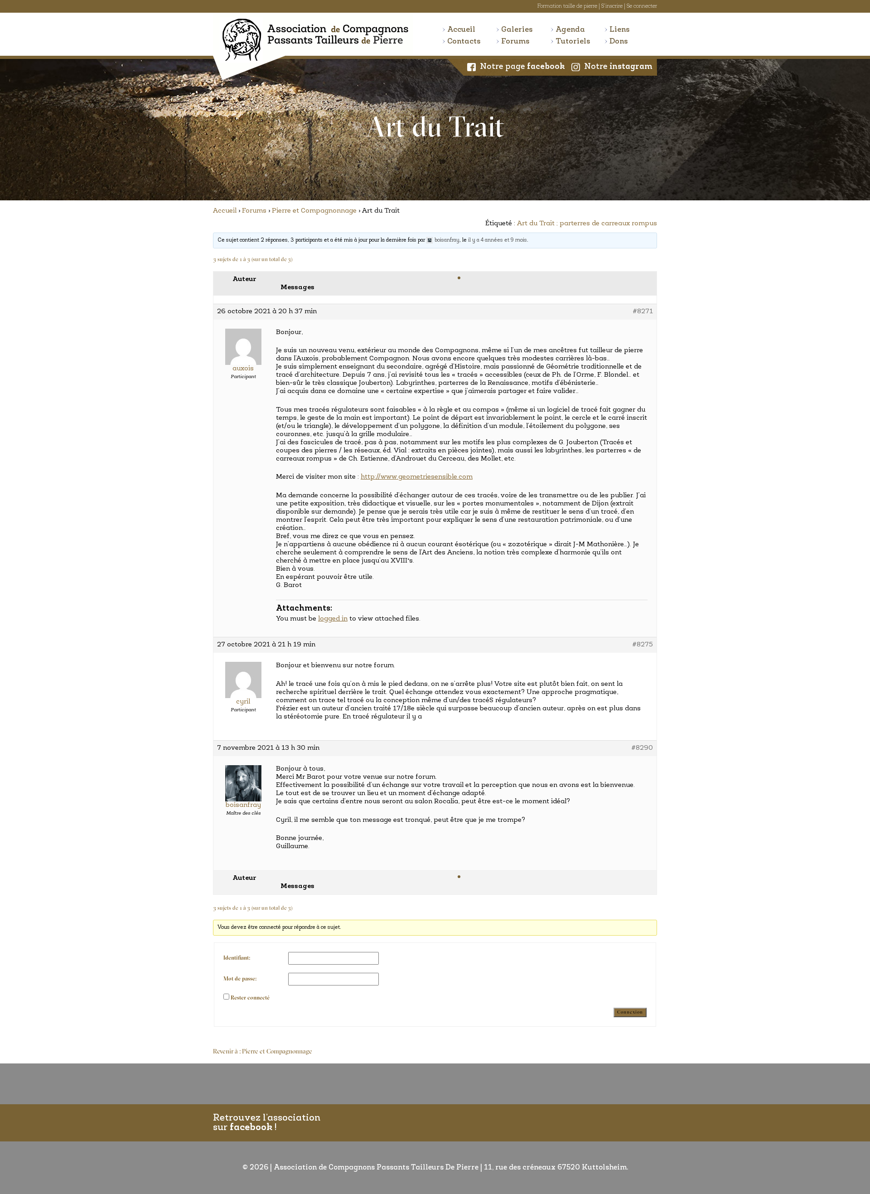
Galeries (517, 30)
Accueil (461, 30)
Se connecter (642, 6)
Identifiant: (236, 958)
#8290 (642, 748)
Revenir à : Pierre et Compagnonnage (262, 1051)
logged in (333, 619)
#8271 (643, 311)
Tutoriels (573, 41)
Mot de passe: (239, 979)
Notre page (522, 67)
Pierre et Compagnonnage (314, 211)
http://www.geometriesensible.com (417, 477)
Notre (618, 67)
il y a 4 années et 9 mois (497, 240)
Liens (619, 30)
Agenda (570, 30)
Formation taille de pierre (567, 6)
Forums (515, 41)
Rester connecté (250, 998)
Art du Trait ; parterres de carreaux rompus (587, 223)
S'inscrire (612, 6)
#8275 (642, 644)
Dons (618, 41)
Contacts (464, 41)
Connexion (630, 1012)
